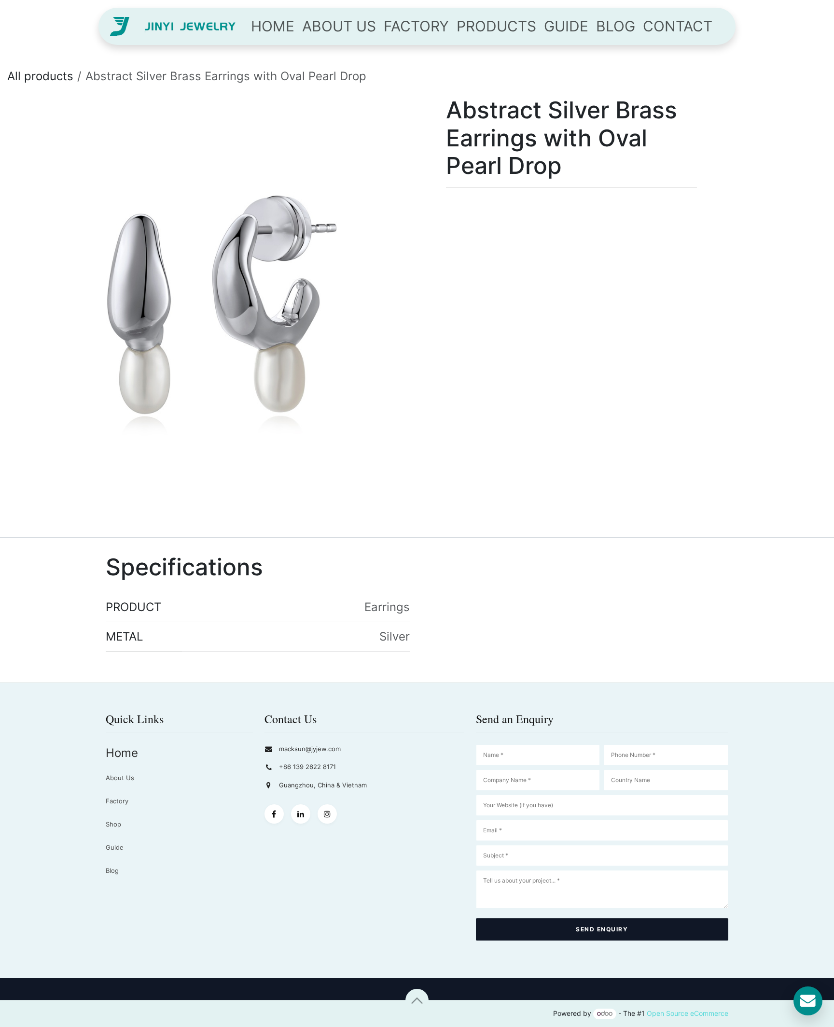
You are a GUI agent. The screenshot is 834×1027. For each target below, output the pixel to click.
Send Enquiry (602, 929)
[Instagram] (327, 814)
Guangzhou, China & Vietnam (323, 785)
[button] (417, 1000)
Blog (112, 870)
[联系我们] (807, 1000)
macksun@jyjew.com (310, 749)
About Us (120, 778)
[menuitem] (272, 26)
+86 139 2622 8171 (307, 766)
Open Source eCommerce (687, 1013)
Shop (113, 824)
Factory (117, 801)
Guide (115, 847)
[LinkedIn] (300, 814)
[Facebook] (274, 814)
